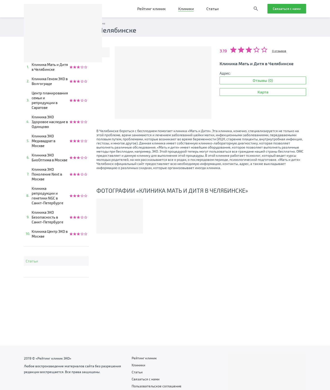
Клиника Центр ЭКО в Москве (50, 233)
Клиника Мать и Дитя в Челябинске (50, 66)
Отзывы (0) (263, 80)
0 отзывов (279, 50)
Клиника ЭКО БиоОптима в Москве (49, 157)
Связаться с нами (287, 9)
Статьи (212, 8)
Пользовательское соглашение (156, 386)
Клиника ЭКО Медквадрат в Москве (43, 141)
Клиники (186, 8)
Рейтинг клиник (151, 8)
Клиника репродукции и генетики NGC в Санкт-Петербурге (47, 195)
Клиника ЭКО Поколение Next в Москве (47, 174)
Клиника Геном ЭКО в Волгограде (50, 81)
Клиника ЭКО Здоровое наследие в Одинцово (50, 122)
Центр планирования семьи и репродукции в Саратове (50, 100)
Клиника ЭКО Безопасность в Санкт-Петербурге (47, 217)
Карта (263, 92)
